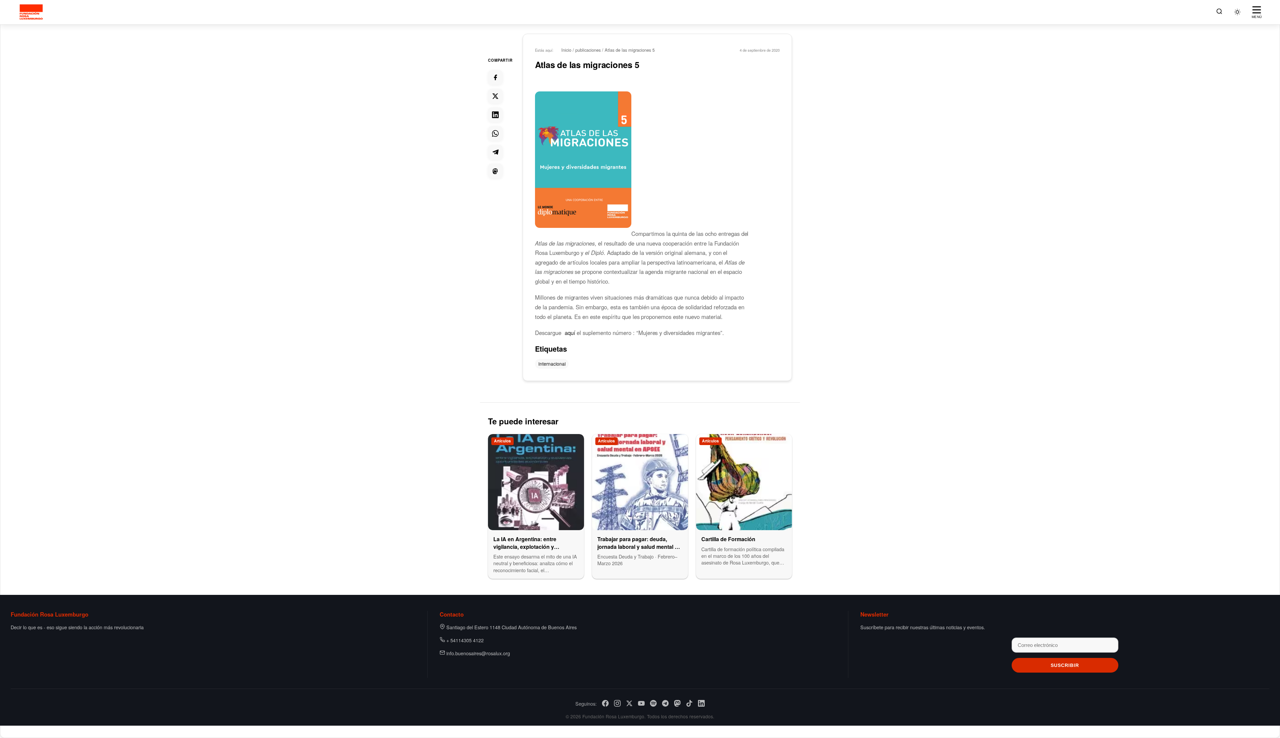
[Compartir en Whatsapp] (495, 133)
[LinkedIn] (701, 703)
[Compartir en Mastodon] (495, 170)
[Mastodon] (677, 703)
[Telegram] (665, 703)
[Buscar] (1219, 12)
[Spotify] (653, 703)
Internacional (552, 363)
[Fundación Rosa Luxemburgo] (32, 12)
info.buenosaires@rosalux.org (478, 653)
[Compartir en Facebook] (495, 77)
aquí (570, 333)
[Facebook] (605, 703)
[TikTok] (689, 703)
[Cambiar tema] (1237, 12)
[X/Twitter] (629, 703)
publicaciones (588, 50)
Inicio (566, 50)
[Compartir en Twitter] (495, 96)
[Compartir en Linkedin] (495, 114)
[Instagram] (617, 703)
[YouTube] (641, 703)
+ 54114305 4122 (465, 640)
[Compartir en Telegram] (495, 152)
